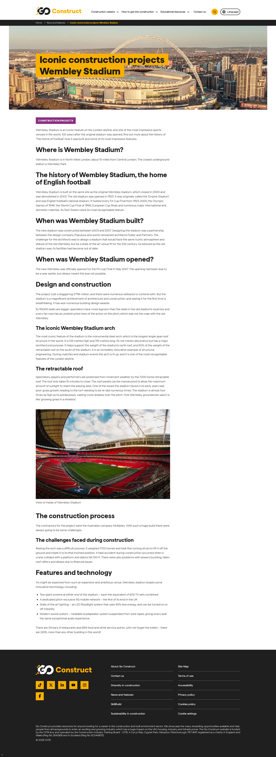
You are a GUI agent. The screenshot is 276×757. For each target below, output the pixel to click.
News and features (56, 22)
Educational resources (173, 11)
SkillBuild (116, 704)
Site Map (183, 666)
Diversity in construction (125, 685)
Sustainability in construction (128, 713)
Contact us (200, 11)
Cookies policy (186, 704)
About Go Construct (123, 666)
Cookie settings (187, 713)
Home (39, 22)
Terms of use (185, 675)
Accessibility (185, 685)
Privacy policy (186, 694)
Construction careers (103, 11)
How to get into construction (138, 11)
